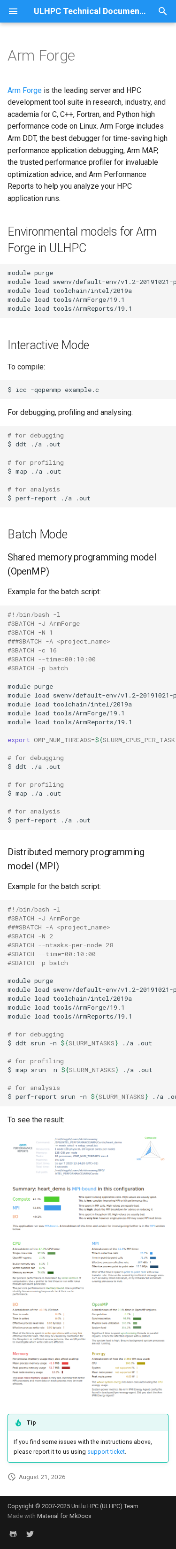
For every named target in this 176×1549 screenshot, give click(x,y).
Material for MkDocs (64, 1515)
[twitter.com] (30, 1533)
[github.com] (13, 1533)
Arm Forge (25, 90)
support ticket (106, 1451)
